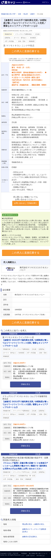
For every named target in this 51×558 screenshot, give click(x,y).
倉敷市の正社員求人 (29, 537)
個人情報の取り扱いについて (38, 553)
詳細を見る (25, 384)
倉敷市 (32, 14)
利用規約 (24, 553)
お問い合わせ (30, 555)
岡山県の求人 (27, 524)
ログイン (45, 2)
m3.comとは (40, 555)
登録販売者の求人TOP (8, 14)
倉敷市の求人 (39, 524)
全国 (19, 14)
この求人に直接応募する (25, 51)
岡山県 (25, 14)
